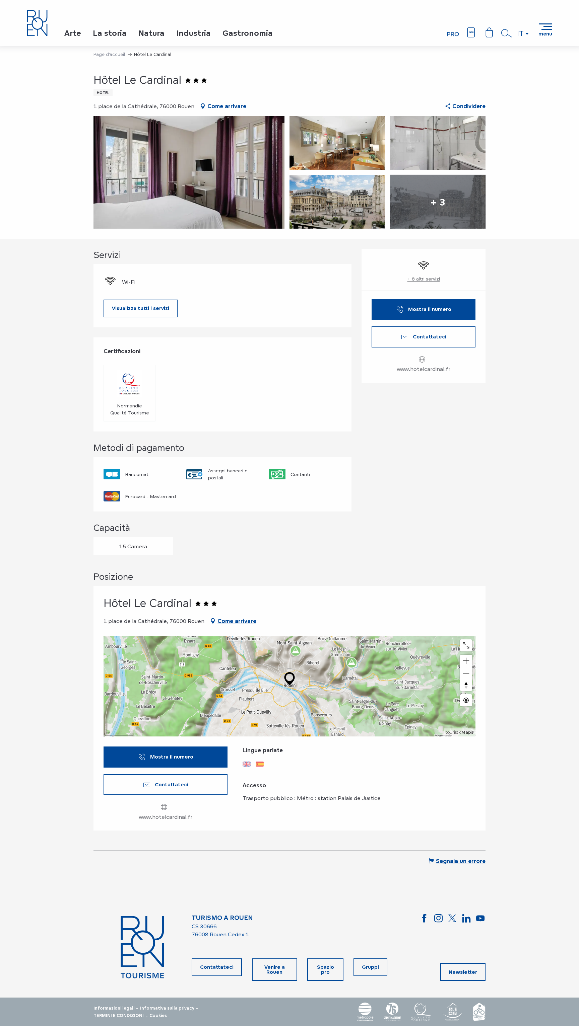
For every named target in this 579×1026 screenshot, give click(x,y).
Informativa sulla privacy (167, 1008)
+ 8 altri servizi (423, 279)
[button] (506, 33)
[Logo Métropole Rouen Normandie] (365, 1012)
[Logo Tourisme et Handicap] (452, 1012)
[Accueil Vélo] (479, 1012)
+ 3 (437, 201)
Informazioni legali (113, 1008)
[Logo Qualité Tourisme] (421, 1012)
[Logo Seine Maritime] (392, 1012)
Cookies (158, 1016)
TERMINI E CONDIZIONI (118, 1016)
